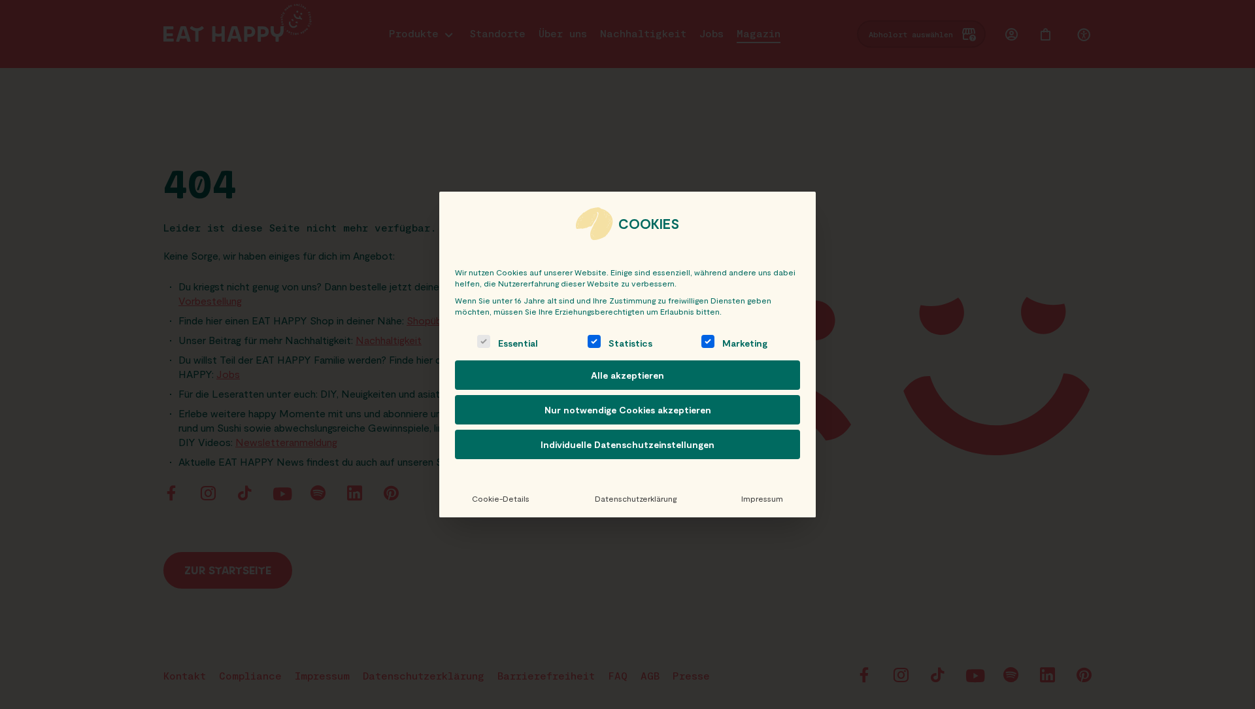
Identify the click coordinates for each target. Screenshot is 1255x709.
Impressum (762, 498)
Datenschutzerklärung (636, 498)
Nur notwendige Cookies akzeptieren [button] (627, 409)
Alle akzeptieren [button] (627, 375)
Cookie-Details (500, 498)
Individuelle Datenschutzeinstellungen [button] (627, 444)
